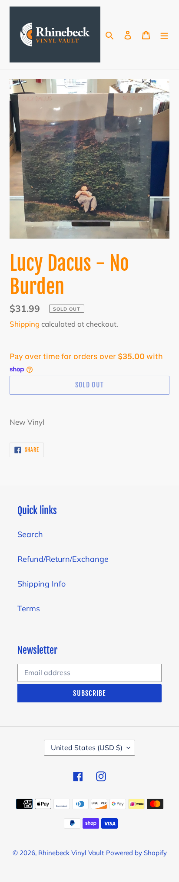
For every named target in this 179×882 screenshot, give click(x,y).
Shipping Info (41, 584)
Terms (28, 608)
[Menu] (164, 34)
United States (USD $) (87, 747)
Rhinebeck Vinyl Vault (71, 853)
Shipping (25, 323)
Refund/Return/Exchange (63, 559)
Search (30, 534)
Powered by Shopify (136, 853)
